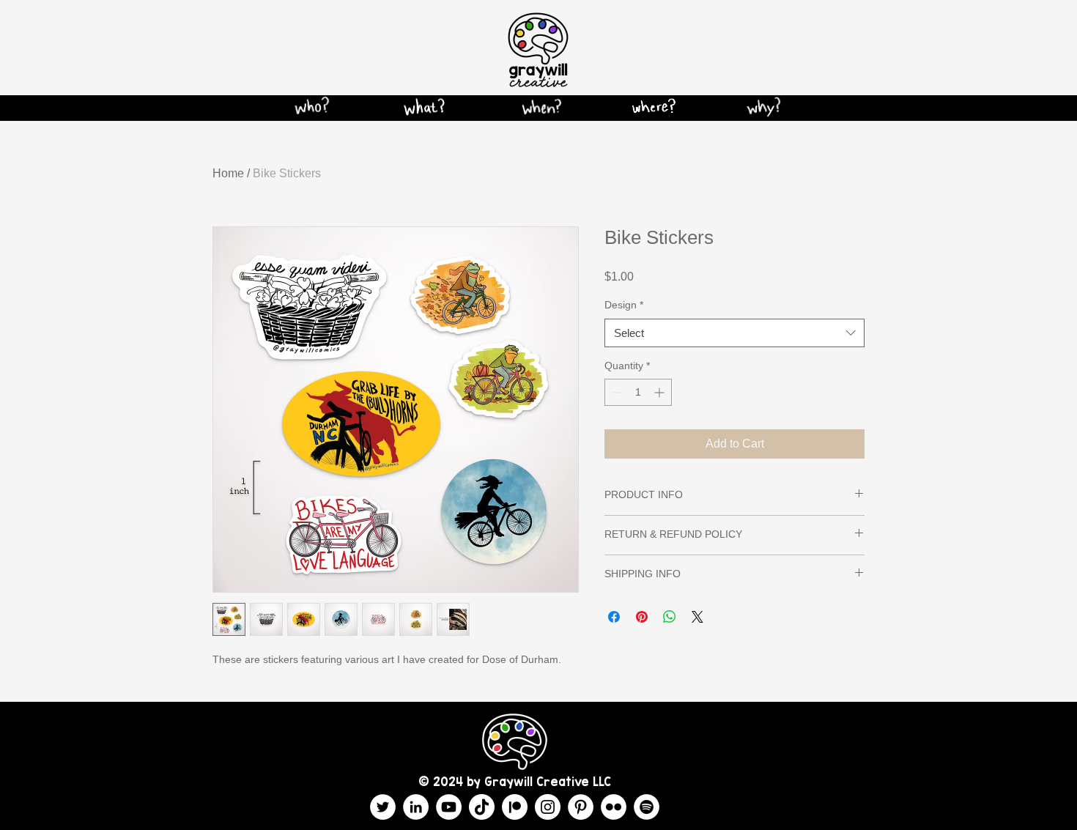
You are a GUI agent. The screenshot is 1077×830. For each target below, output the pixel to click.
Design (623, 305)
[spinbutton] (638, 392)
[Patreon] (515, 807)
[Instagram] (547, 807)
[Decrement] (616, 392)
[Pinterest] (580, 807)
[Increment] (660, 392)
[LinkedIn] (416, 807)
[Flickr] (613, 807)
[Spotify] (646, 807)
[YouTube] (449, 807)
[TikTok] (482, 807)
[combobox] (734, 333)
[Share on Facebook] (614, 617)
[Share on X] (697, 617)
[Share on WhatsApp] (669, 617)
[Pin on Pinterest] (642, 617)
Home (228, 173)
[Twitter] (383, 807)
